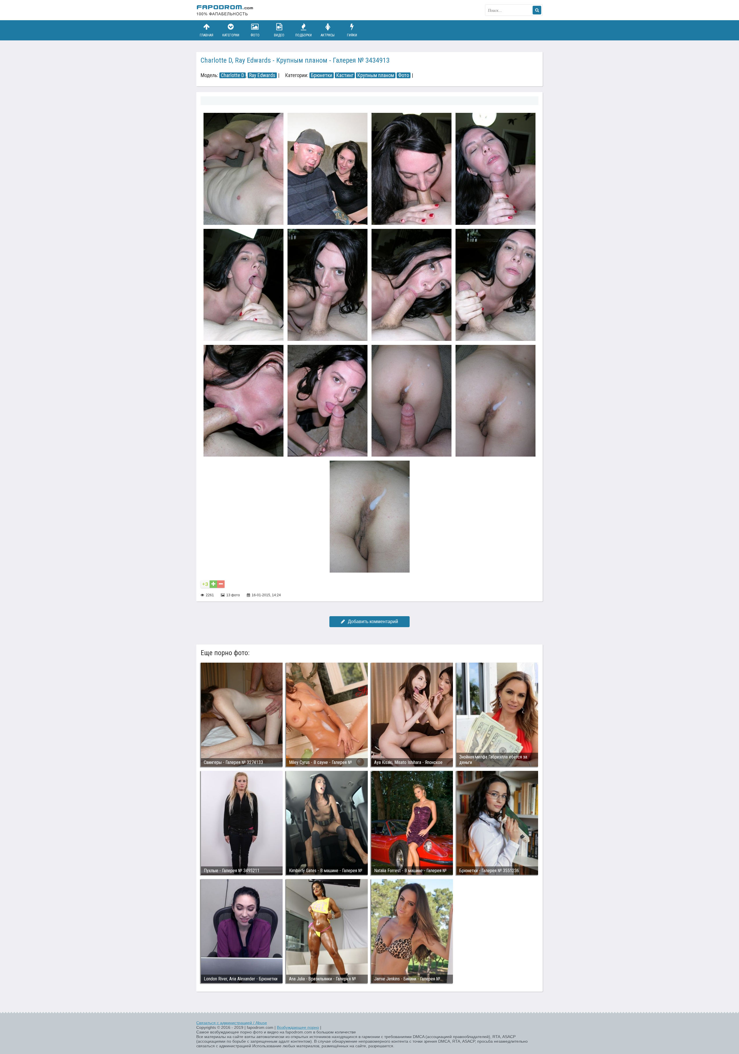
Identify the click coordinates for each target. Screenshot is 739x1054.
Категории (230, 35)
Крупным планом (375, 75)
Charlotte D (232, 75)
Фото (255, 35)
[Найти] (537, 10)
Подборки (303, 35)
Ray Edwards (262, 75)
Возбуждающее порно (298, 1027)
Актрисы (328, 35)
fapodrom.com (225, 10)
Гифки (352, 35)
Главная (206, 35)
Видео (279, 35)
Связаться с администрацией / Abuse (231, 1023)
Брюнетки (321, 75)
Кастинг (344, 75)
